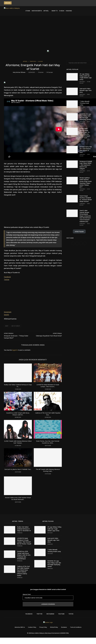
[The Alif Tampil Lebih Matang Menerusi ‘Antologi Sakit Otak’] (48, 457)
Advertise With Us (20, 627)
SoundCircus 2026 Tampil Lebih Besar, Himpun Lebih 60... (18, 414)
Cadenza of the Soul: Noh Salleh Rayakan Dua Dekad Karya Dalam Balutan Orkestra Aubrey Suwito (23, 570)
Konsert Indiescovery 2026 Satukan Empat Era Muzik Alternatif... (18, 498)
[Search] (91, 10)
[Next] (16, 2)
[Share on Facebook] (32, 78)
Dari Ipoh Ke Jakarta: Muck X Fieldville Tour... (17, 469)
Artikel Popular (79, 231)
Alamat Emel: (27, 594)
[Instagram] (82, 10)
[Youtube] (85, 10)
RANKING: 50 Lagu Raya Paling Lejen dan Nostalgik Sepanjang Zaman (85, 116)
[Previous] (13, 2)
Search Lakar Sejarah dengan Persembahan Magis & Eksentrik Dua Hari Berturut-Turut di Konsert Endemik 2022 (85, 216)
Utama (27, 11)
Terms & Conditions (75, 627)
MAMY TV (55, 11)
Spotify (6, 315)
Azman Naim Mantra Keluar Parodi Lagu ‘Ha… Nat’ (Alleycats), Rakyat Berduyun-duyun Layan (85, 133)
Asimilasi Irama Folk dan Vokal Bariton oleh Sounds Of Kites (86, 149)
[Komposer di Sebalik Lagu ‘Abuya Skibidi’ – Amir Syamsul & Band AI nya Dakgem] (72, 164)
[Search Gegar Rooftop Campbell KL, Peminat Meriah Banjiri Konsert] (72, 198)
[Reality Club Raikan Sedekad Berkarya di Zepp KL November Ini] (18, 373)
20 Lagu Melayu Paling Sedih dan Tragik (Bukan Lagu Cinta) (86, 76)
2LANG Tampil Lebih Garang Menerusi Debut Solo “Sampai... (18, 442)
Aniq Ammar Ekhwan (19, 72)
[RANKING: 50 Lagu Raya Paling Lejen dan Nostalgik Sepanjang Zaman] (72, 117)
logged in (15, 350)
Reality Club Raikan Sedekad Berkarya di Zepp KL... (18, 385)
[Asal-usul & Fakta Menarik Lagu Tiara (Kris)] (72, 91)
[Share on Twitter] (36, 78)
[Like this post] (28, 78)
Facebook (7, 277)
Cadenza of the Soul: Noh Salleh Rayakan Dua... (47, 414)
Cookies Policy (32, 627)
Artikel (46, 11)
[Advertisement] (48, 34)
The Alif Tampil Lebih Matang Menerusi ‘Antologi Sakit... (48, 470)
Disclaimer (64, 627)
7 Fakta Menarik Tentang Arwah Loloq (84, 103)
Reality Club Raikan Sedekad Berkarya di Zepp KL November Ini (24, 528)
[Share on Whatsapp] (40, 78)
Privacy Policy (43, 627)
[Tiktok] (87, 10)
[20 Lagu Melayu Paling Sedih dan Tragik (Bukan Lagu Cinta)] (72, 77)
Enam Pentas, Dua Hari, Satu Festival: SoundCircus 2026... (47, 442)
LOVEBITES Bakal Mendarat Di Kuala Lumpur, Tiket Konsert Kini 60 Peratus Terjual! (24, 541)
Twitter (6, 279)
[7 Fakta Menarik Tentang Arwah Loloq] (72, 104)
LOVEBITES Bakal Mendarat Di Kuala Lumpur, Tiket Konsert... (47, 385)
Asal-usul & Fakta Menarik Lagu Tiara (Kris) (85, 90)
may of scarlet (16, 326)
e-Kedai (61, 11)
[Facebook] (78, 10)
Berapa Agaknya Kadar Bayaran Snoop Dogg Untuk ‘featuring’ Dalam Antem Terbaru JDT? (86, 182)
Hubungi (69, 11)
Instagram (7, 312)
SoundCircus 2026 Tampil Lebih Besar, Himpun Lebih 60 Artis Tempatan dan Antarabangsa (23, 555)
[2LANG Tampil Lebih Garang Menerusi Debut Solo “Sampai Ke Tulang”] (18, 429)
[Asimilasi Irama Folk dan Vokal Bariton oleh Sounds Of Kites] (72, 149)
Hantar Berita (37, 11)
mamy (6, 326)
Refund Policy (54, 627)
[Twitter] (80, 10)
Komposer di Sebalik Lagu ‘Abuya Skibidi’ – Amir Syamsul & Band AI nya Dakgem (86, 165)
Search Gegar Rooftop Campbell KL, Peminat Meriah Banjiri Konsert (86, 198)
